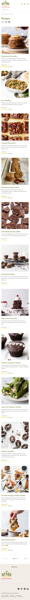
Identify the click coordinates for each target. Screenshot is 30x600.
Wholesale (12, 595)
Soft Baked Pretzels (8, 540)
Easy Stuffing (6, 100)
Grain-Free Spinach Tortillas (11, 407)
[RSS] (13, 14)
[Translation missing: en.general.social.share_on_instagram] (6, 21)
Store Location (18, 595)
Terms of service (13, 596)
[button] (24, 4)
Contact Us (6, 595)
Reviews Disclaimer (5, 596)
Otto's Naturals (7, 593)
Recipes (6, 14)
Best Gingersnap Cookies (10, 187)
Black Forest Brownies (9, 318)
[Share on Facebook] (9, 21)
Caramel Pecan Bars (8, 143)
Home (2, 14)
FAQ (2, 595)
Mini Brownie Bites (8, 274)
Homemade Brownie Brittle (11, 232)
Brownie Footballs (7, 451)
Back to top (14, 567)
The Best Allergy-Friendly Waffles (13, 495)
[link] (5, 559)
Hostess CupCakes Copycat (11, 363)
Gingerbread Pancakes (9, 56)
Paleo (10, 14)
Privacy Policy (20, 596)
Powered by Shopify (14, 593)
